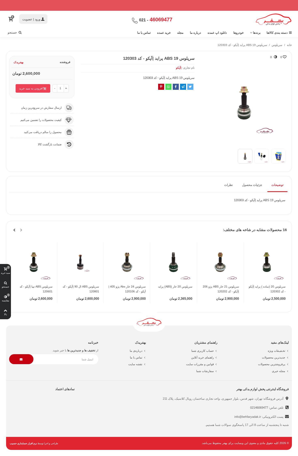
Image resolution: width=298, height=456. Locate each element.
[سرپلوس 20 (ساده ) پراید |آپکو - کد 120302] (267, 262)
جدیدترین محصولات (273, 357)
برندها (256, 32)
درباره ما (195, 32)
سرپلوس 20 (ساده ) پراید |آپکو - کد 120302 (267, 289)
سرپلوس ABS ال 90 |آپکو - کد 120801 (81, 289)
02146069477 (259, 407)
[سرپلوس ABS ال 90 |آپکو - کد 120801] (80, 262)
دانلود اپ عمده (217, 32)
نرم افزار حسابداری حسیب (23, 443)
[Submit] (21, 359)
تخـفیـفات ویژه (276, 350)
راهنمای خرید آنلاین (202, 357)
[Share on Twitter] (190, 87)
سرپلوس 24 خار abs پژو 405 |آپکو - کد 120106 (127, 289)
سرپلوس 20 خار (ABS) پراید (175, 286)
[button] (21, 230)
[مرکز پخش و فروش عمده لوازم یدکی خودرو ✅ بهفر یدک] (273, 19)
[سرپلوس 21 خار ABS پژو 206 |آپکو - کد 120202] (220, 262)
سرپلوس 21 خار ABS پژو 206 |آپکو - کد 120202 (221, 289)
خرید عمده (164, 32)
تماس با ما (144, 32)
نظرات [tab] (228, 185)
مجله (180, 32)
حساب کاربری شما (202, 350)
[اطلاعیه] (149, 5)
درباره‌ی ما (136, 350)
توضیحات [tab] (277, 185)
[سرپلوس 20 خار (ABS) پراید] (173, 262)
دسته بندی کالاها (277, 32)
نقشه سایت (135, 364)
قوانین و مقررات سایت (200, 364)
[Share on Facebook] (176, 87)
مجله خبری (278, 371)
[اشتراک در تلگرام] (183, 87)
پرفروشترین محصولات (271, 364)
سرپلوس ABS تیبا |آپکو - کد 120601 (36, 289)
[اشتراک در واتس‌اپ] (168, 87)
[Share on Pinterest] (161, 87)
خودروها (238, 32)
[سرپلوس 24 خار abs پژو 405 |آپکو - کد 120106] (127, 262)
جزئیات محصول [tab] (252, 185)
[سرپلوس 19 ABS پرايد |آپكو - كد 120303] (244, 143)
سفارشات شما (205, 371)
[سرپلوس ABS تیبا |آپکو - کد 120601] (34, 262)
